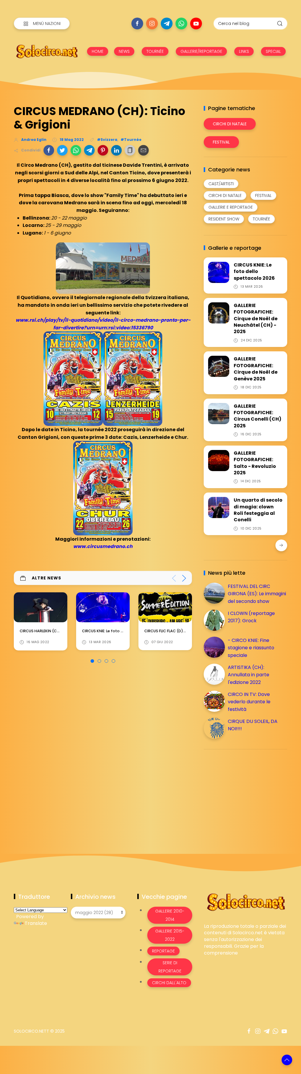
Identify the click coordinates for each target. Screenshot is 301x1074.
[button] (49, 150)
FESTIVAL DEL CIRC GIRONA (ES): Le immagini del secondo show (257, 594)
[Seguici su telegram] (167, 23)
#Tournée (131, 139)
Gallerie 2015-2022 (169, 935)
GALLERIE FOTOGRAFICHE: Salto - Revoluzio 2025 (255, 463)
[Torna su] (287, 1060)
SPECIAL (273, 51)
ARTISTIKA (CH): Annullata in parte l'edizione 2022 (248, 675)
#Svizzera (107, 139)
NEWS (124, 51)
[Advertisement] (248, 795)
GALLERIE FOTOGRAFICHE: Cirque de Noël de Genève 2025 (255, 368)
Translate (36, 923)
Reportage (163, 951)
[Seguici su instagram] (152, 23)
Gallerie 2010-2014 (169, 915)
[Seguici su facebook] (137, 23)
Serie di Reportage (169, 967)
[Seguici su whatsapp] (181, 23)
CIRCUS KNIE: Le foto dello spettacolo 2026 (60, 630)
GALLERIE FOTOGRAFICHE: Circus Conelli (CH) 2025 (257, 416)
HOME (97, 51)
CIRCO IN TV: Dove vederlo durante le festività (249, 702)
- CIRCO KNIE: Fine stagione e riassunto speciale (251, 648)
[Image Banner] (245, 901)
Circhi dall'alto (169, 983)
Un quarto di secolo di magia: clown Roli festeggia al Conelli (258, 510)
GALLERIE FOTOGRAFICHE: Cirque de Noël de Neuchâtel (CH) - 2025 (255, 318)
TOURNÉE (155, 51)
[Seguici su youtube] (196, 23)
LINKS (244, 51)
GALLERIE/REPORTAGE (201, 51)
